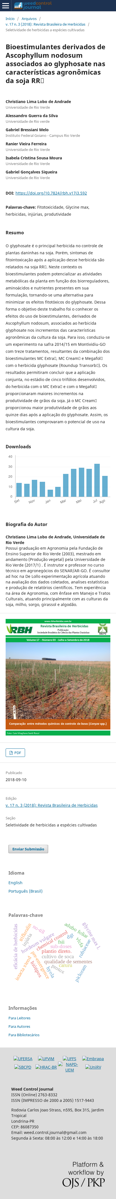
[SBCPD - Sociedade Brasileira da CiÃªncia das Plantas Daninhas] (22, 1067)
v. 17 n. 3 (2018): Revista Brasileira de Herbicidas (45, 24)
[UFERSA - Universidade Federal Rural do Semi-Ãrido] (23, 1058)
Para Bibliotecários (23, 1034)
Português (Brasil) (25, 891)
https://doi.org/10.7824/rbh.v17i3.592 (51, 193)
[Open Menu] (5, 5)
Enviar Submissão (28, 849)
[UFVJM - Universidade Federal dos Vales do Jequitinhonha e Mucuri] (46, 1058)
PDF (17, 752)
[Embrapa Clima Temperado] (93, 1058)
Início (10, 18)
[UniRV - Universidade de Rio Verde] (93, 1067)
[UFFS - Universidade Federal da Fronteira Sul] (69, 1058)
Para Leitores (19, 1017)
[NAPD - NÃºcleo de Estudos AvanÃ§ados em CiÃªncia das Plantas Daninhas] (69, 1070)
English (15, 882)
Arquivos (29, 18)
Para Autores (19, 1026)
